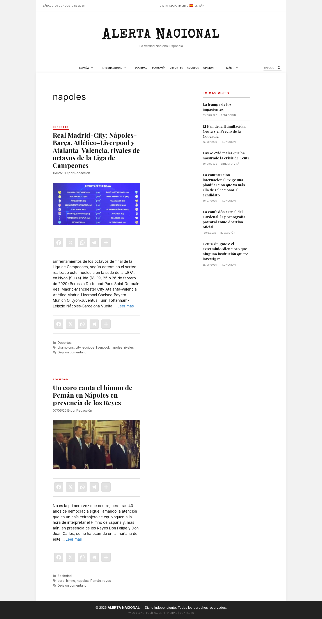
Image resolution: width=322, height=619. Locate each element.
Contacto (187, 613)
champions (66, 347)
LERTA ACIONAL (161, 36)
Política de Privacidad (161, 613)
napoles (116, 347)
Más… (230, 67)
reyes (107, 580)
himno (70, 580)
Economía (158, 67)
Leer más (126, 306)
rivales (129, 347)
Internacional (112, 67)
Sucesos (193, 67)
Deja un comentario (72, 352)
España (84, 67)
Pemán (95, 580)
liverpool (102, 347)
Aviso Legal (136, 613)
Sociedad (141, 67)
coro (61, 580)
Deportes (176, 67)
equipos (88, 347)
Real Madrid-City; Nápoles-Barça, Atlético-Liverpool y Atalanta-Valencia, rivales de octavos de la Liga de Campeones (96, 150)
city (78, 347)
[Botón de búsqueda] (279, 67)
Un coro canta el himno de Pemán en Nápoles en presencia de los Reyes (92, 395)
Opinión (208, 67)
